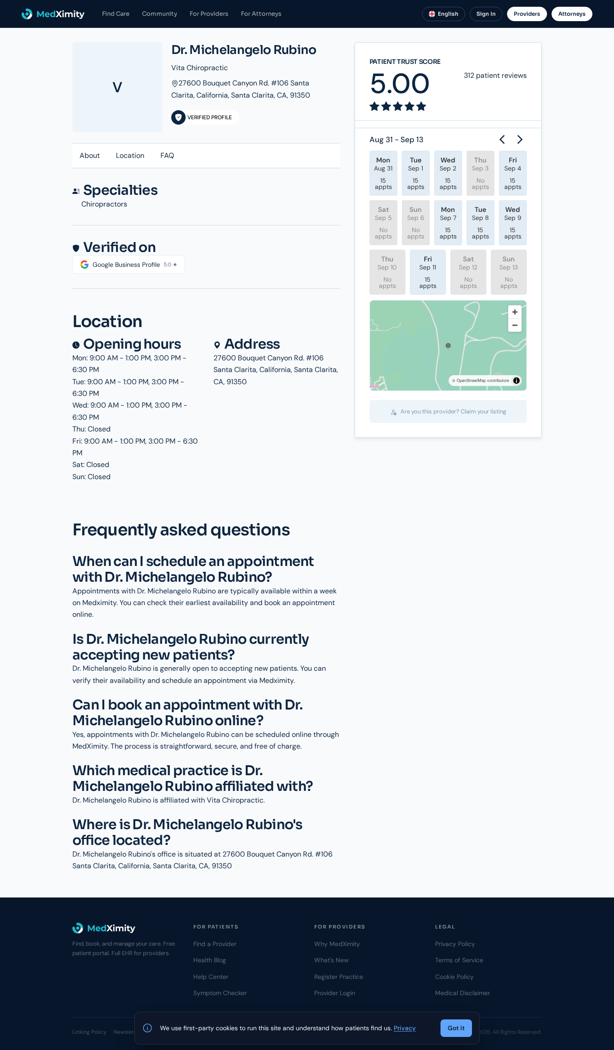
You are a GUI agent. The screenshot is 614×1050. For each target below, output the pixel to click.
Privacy (405, 1028)
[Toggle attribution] (516, 380)
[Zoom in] (514, 312)
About (90, 155)
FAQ (167, 155)
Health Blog (209, 960)
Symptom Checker (220, 993)
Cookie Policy (454, 977)
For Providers (209, 14)
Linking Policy (89, 1032)
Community (159, 14)
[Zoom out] (514, 325)
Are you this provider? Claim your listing (452, 411)
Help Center (210, 977)
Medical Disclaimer (462, 993)
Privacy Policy (455, 944)
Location (130, 155)
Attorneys (572, 13)
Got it (456, 1028)
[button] (448, 345)
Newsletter (127, 1032)
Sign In (486, 13)
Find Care (115, 14)
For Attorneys (261, 14)
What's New (331, 960)
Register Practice (338, 977)
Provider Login (334, 993)
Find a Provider (214, 944)
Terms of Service (459, 960)
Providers (527, 13)
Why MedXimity (337, 944)
